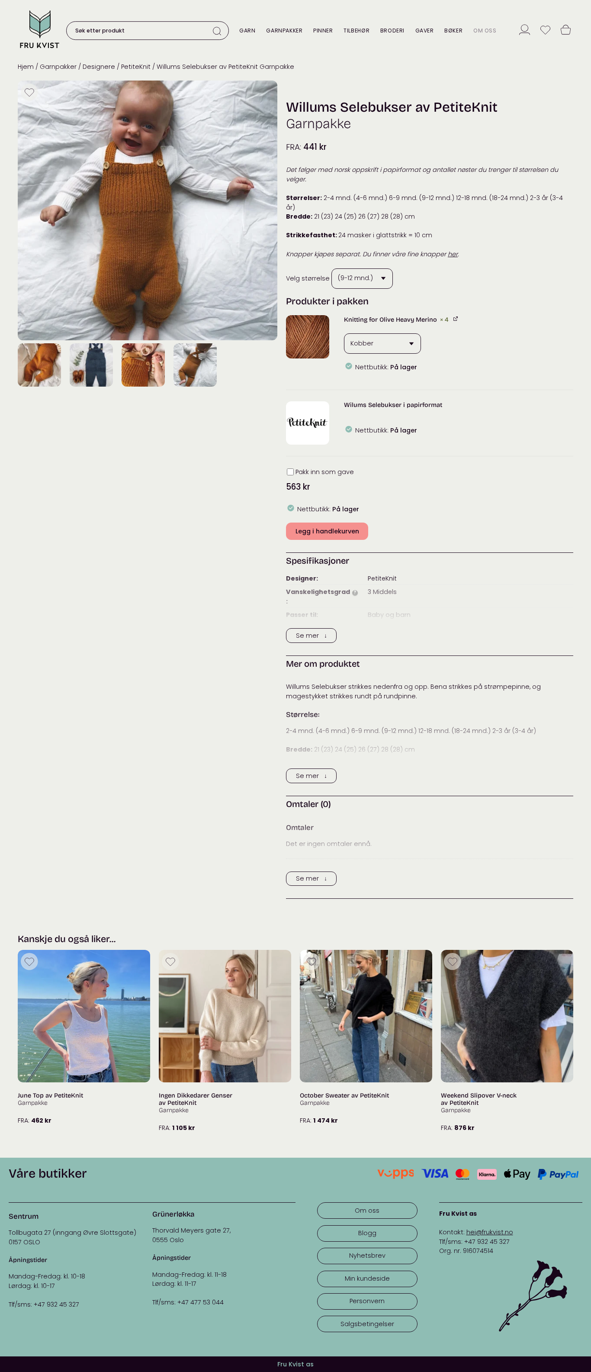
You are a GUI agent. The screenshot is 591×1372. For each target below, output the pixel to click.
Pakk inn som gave (325, 472)
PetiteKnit (136, 66)
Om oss (485, 30)
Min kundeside (367, 1278)
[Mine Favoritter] (545, 30)
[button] (307, 336)
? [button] (355, 593)
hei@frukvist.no (489, 1232)
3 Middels (382, 592)
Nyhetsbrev (367, 1255)
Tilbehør (356, 30)
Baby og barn (389, 614)
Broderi (392, 30)
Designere (99, 66)
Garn (247, 30)
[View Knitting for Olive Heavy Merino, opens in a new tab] (456, 318)
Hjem (26, 66)
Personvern (367, 1301)
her (453, 254)
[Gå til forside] (39, 49)
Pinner (323, 30)
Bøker (453, 30)
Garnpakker (284, 30)
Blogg (367, 1233)
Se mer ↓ (311, 635)
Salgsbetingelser (367, 1324)
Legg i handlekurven (327, 531)
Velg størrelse (308, 278)
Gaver (424, 30)
